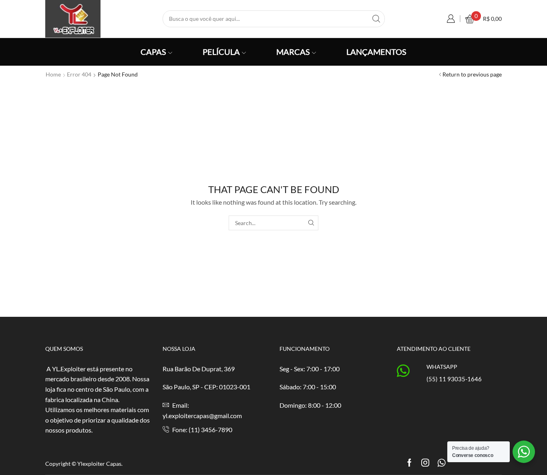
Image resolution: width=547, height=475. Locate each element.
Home (53, 74)
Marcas (293, 51)
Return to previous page (472, 74)
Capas (153, 51)
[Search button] (376, 19)
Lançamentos (376, 51)
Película (221, 51)
